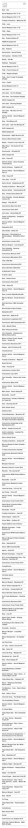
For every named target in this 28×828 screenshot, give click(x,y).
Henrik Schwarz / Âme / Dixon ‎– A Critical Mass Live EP (13, 674)
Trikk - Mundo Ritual (9, 326)
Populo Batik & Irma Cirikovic (12, 524)
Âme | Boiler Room (8, 407)
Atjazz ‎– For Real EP (9, 772)
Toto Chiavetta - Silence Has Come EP (14, 378)
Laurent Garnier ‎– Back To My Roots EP (12, 729)
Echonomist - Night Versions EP (13, 135)
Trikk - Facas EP (7, 176)
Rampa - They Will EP (9, 202)
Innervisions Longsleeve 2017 (12, 319)
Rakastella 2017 (7, 312)
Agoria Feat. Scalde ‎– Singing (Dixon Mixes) (12, 618)
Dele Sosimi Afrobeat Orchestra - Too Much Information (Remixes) (13, 418)
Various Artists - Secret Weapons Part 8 (13, 387)
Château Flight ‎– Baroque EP (12, 764)
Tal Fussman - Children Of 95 (12, 56)
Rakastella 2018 (7, 227)
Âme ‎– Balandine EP (9, 755)
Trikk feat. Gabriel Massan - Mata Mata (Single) (13, 823)
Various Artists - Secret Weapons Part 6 (13, 496)
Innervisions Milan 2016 (10, 382)
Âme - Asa (5, 10)
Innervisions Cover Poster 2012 (12, 605)
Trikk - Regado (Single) (10, 73)
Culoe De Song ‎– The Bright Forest (14, 697)
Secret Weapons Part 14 (10, 86)
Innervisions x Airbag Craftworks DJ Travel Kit (13, 399)
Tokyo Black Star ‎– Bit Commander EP (14, 713)
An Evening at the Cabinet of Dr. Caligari (13, 623)
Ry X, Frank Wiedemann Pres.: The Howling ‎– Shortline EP (14, 558)
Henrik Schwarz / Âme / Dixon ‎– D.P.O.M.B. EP (13, 724)
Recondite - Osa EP (8, 395)
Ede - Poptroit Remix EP (10, 38)
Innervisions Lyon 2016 (10, 373)
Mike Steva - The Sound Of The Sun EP (12, 146)
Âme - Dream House (9, 278)
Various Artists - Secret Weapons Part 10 (13, 290)
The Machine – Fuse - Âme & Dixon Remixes (14, 689)
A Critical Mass (7, 709)
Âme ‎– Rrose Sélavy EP (10, 660)
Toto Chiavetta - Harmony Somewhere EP (10, 249)
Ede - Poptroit (7, 49)
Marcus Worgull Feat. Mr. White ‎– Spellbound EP (13, 745)
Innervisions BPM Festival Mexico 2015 (13, 475)
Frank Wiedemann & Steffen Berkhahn (11, 669)
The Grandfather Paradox (10, 700)
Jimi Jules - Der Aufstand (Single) (13, 96)
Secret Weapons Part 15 (10, 66)
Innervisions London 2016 (11, 370)
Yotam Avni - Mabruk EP (10, 315)
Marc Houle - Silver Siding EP (12, 391)
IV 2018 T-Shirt (7, 275)
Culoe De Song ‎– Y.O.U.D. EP (12, 488)
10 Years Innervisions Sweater (12, 449)
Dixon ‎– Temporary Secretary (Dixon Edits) (12, 683)
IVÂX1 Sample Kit (8, 107)
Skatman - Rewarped (9, 63)
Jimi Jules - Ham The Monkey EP (13, 125)
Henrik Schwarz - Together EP (12, 167)
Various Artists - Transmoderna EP (14, 190)
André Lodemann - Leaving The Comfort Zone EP (12, 433)
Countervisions (7, 351)
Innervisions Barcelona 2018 (11, 264)
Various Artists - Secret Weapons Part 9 (13, 355)
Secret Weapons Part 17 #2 (11, 27)
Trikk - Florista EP (8, 366)
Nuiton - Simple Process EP (11, 428)
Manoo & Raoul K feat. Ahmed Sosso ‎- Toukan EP (12, 339)
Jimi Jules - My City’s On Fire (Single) (12, 111)
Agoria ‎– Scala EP (8, 550)
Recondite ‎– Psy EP (8, 509)
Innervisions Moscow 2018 (11, 253)
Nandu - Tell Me (7, 59)
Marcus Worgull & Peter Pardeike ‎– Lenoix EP (14, 539)
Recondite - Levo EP (9, 479)
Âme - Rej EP (6, 795)
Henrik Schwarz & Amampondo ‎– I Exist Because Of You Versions (13, 734)
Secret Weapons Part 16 (10, 45)
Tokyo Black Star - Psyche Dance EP (13, 803)
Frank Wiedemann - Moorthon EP (13, 414)
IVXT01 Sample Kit (8, 100)
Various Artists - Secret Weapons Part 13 (13, 116)
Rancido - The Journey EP (11, 471)
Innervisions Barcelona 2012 (11, 601)
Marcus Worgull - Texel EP (11, 792)
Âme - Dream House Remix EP (12, 193)
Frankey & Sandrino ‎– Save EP (12, 513)
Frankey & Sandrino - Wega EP (12, 359)
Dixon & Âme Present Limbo (11, 139)
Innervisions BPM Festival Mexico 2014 (13, 533)
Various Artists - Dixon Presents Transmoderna (13, 162)
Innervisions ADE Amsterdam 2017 (13, 322)
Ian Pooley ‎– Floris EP (9, 492)
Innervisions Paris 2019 (10, 209)
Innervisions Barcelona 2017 (11, 343)
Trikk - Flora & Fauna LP (10, 70)
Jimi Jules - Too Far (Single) (11, 93)
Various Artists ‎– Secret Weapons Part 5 (13, 570)
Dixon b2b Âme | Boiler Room (12, 592)
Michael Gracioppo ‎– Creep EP (12, 554)
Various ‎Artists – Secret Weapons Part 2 (13, 740)
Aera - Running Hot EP (9, 404)
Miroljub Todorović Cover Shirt (12, 467)
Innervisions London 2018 (11, 241)
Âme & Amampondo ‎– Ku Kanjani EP (13, 637)
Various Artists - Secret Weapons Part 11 (13, 222)
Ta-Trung (5, 799)
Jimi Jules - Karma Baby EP (11, 213)
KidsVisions (6, 578)
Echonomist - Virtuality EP (11, 151)
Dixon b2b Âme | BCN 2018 (11, 268)
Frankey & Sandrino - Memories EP (14, 20)
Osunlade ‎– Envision (9, 628)
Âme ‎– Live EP (7, 614)
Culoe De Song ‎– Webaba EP (11, 653)
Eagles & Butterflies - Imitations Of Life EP (13, 217)
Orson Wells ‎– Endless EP (11, 520)
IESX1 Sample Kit (8, 155)
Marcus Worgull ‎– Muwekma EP (12, 582)
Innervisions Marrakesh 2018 (12, 257)
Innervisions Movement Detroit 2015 (12, 454)
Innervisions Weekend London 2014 (12, 484)
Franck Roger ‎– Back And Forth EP (14, 776)
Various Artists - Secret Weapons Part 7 (13, 459)
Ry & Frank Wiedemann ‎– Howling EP (13, 597)
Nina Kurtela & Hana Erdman (11, 308)
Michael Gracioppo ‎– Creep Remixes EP (11, 528)
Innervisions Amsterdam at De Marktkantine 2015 (12, 424)
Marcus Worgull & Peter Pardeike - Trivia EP (14, 445)
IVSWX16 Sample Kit (9, 41)
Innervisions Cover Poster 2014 (12, 501)
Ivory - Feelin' (6, 82)
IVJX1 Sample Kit (8, 128)
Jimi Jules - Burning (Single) (12, 103)
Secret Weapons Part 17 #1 (11, 34)
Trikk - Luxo (6, 24)
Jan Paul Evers (7, 642)
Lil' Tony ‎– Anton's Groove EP (12, 645)
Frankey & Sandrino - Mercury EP (13, 186)
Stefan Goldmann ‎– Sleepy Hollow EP (13, 768)
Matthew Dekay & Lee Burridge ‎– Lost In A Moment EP (13, 609)
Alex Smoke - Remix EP (10, 230)
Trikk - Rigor (6, 31)
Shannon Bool (7, 411)
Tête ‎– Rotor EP (7, 649)
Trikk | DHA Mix (7, 260)
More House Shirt (8, 811)
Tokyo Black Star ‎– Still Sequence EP (13, 750)
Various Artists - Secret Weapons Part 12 (13, 171)
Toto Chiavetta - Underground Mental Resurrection (12, 334)
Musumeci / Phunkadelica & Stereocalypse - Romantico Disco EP (13, 236)
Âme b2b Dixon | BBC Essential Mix (12, 304)
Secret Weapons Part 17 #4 (11, 13)
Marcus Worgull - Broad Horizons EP (13, 298)
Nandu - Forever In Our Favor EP (13, 142)
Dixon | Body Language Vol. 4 (12, 585)
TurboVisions (6, 808)
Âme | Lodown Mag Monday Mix (13, 294)
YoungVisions (6, 566)
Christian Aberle (7, 575)
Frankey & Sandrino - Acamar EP (13, 441)
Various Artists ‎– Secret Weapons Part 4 (13, 664)
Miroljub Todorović (8, 464)
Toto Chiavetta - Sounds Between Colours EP (13, 198)
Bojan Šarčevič (7, 363)
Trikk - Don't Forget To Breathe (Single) (12, 78)
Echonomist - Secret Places (11, 52)
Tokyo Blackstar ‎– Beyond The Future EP (12, 787)
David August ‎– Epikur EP (10, 517)
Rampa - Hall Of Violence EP (11, 347)
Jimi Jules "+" (7, 89)
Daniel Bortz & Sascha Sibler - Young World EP (12, 505)
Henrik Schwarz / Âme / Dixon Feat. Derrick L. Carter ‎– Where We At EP (14, 781)
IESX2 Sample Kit (8, 132)
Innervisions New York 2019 (11, 206)
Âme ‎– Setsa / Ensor (9, 693)
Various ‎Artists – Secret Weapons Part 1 (13, 759)
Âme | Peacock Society (9, 329)
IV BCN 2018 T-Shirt (8, 271)
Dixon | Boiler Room (9, 437)
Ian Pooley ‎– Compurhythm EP (12, 589)
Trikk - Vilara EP (7, 285)
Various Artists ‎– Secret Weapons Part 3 (13, 705)
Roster (4, 815)
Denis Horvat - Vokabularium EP (13, 183)
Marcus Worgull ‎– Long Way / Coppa (12, 632)
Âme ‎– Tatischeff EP (9, 543)
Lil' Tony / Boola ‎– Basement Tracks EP (12, 719)
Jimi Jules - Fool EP (9, 179)
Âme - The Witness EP (9, 121)
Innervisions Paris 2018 (10, 282)
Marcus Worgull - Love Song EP (13, 245)
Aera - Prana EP (7, 158)
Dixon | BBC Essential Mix (11, 547)
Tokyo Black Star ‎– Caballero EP (13, 679)
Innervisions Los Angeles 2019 (12, 818)
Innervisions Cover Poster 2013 (12, 562)
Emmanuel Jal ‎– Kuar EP (10, 656)
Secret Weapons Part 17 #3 (11, 17)
